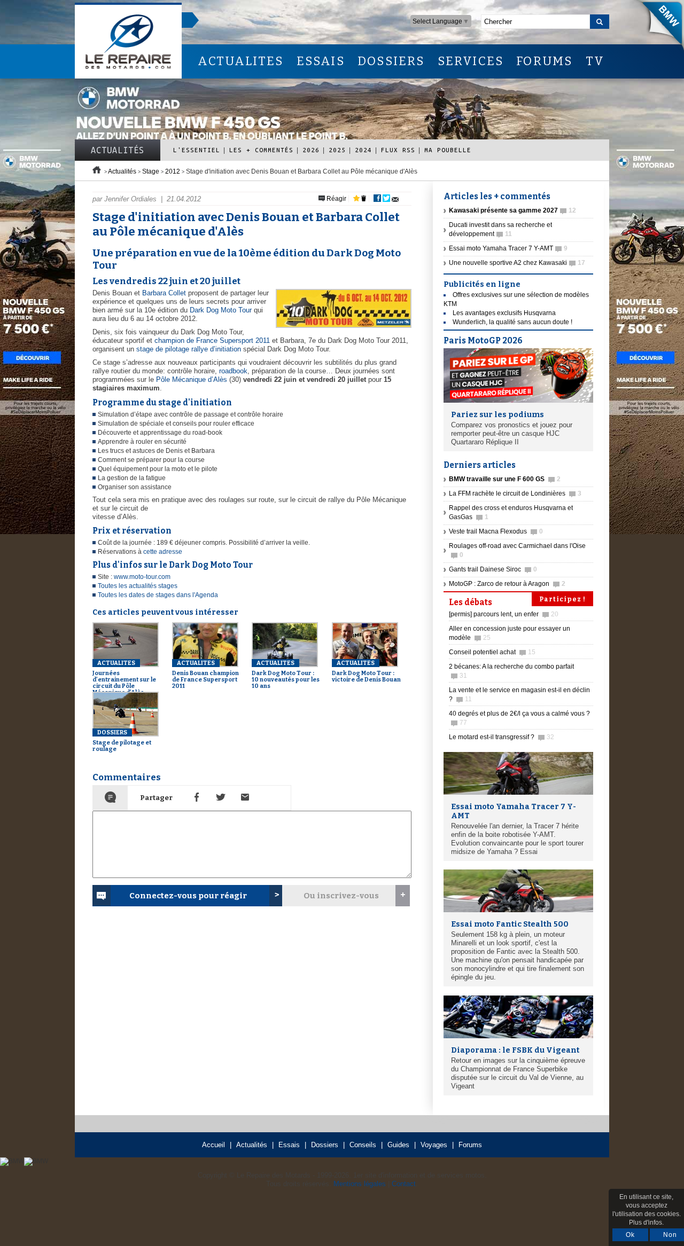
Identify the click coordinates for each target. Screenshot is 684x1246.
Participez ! (562, 599)
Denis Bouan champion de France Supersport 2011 (205, 674)
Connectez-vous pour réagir (188, 895)
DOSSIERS (391, 61)
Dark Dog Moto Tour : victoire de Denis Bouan (366, 671)
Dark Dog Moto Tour (221, 310)
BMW (656, 26)
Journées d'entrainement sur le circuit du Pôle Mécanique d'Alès (124, 678)
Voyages (434, 1145)
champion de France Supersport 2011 (212, 340)
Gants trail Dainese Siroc (493, 569)
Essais (289, 1145)
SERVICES (471, 61)
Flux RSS (398, 149)
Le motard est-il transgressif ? (501, 737)
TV (595, 61)
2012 (172, 171)
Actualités (117, 150)
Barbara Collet (164, 293)
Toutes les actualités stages (137, 586)
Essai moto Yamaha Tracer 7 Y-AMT (508, 248)
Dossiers (324, 1145)
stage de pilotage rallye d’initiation (188, 349)
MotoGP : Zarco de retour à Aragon (507, 583)
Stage (150, 171)
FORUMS (544, 61)
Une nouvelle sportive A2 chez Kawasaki (517, 263)
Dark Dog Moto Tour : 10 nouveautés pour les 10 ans (286, 674)
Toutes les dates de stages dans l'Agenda (158, 595)
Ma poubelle (447, 149)
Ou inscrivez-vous (341, 895)
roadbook (233, 371)
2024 (363, 149)
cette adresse (162, 551)
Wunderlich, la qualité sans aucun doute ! (512, 322)
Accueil (213, 1145)
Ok (630, 1235)
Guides (398, 1145)
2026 (311, 149)
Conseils (362, 1145)
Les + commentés (261, 149)
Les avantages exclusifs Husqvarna (504, 313)
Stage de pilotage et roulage (121, 741)
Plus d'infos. (646, 1222)
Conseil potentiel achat (492, 652)
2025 (337, 149)
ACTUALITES (240, 61)
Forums (470, 1145)
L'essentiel (196, 149)
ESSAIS (321, 61)
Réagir (335, 198)
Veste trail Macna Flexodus (496, 531)
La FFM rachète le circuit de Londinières (515, 493)
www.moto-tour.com (142, 577)
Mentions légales (359, 1184)
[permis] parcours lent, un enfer (503, 614)
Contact (404, 1184)
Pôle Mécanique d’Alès (191, 379)
